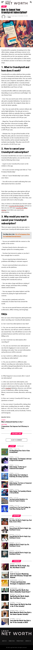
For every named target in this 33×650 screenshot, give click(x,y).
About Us (4, 641)
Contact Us (28, 641)
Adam (9, 17)
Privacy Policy (20, 641)
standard (8, 388)
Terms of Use (12, 641)
